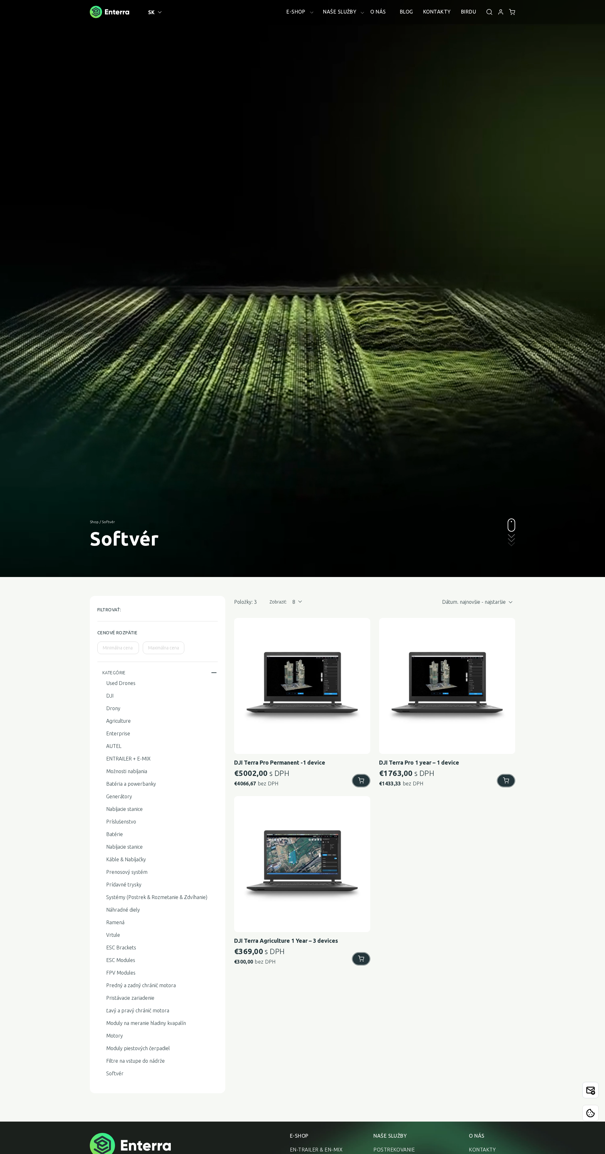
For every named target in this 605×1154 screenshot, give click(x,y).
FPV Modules (120, 973)
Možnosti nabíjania (126, 771)
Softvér (115, 1073)
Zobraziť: (278, 601)
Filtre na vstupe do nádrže (135, 1061)
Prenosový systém (126, 872)
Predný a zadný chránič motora (141, 985)
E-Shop (299, 1136)
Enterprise (118, 733)
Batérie (114, 834)
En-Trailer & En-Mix (316, 1149)
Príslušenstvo (121, 821)
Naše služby (390, 1136)
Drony (113, 708)
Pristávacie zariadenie (130, 998)
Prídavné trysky (123, 884)
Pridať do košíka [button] (361, 781)
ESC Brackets (121, 947)
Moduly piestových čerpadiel (138, 1048)
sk (151, 12)
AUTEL (113, 746)
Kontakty (482, 1149)
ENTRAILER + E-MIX (128, 758)
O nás (476, 1136)
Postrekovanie (394, 1149)
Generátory (119, 796)
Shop (94, 522)
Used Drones (120, 683)
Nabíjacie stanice (124, 809)
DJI (109, 696)
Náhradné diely (123, 910)
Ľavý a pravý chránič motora (137, 1010)
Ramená (115, 922)
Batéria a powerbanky (131, 784)
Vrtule (113, 935)
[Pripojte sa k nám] (590, 1090)
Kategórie (114, 672)
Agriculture (118, 721)
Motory (114, 1035)
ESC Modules (120, 960)
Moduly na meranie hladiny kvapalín (146, 1023)
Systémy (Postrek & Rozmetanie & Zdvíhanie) (156, 897)
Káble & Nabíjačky (126, 859)
